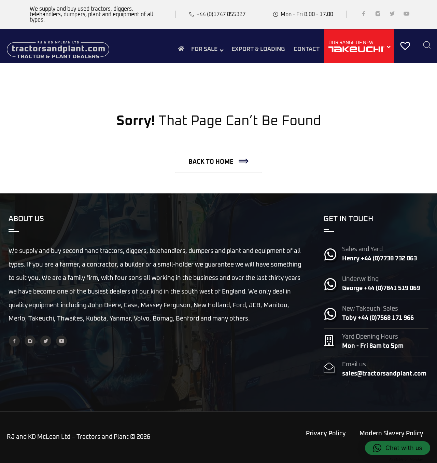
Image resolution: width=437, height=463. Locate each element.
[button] (218, 162)
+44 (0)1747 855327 (220, 14)
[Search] (427, 45)
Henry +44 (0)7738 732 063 (379, 259)
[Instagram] (378, 15)
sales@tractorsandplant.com (384, 374)
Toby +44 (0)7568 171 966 (378, 318)
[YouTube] (407, 15)
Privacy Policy (326, 434)
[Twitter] (392, 15)
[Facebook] (364, 15)
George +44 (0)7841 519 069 (381, 288)
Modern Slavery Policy (391, 434)
